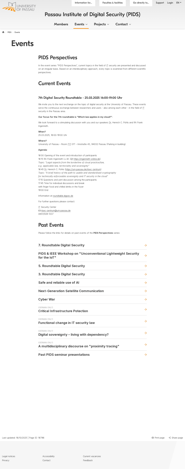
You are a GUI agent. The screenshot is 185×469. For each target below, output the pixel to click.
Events (79, 24)
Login (170, 3)
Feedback (88, 460)
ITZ (69, 144)
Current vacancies (92, 456)
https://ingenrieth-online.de (87, 159)
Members (61, 24)
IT (107, 65)
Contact (122, 24)
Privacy (5, 460)
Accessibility (49, 456)
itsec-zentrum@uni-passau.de (56, 210)
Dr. (110, 122)
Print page (160, 437)
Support (160, 3)
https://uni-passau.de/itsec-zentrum (83, 169)
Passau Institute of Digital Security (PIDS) (92, 14)
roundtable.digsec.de (63, 195)
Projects (100, 24)
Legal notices (8, 456)
